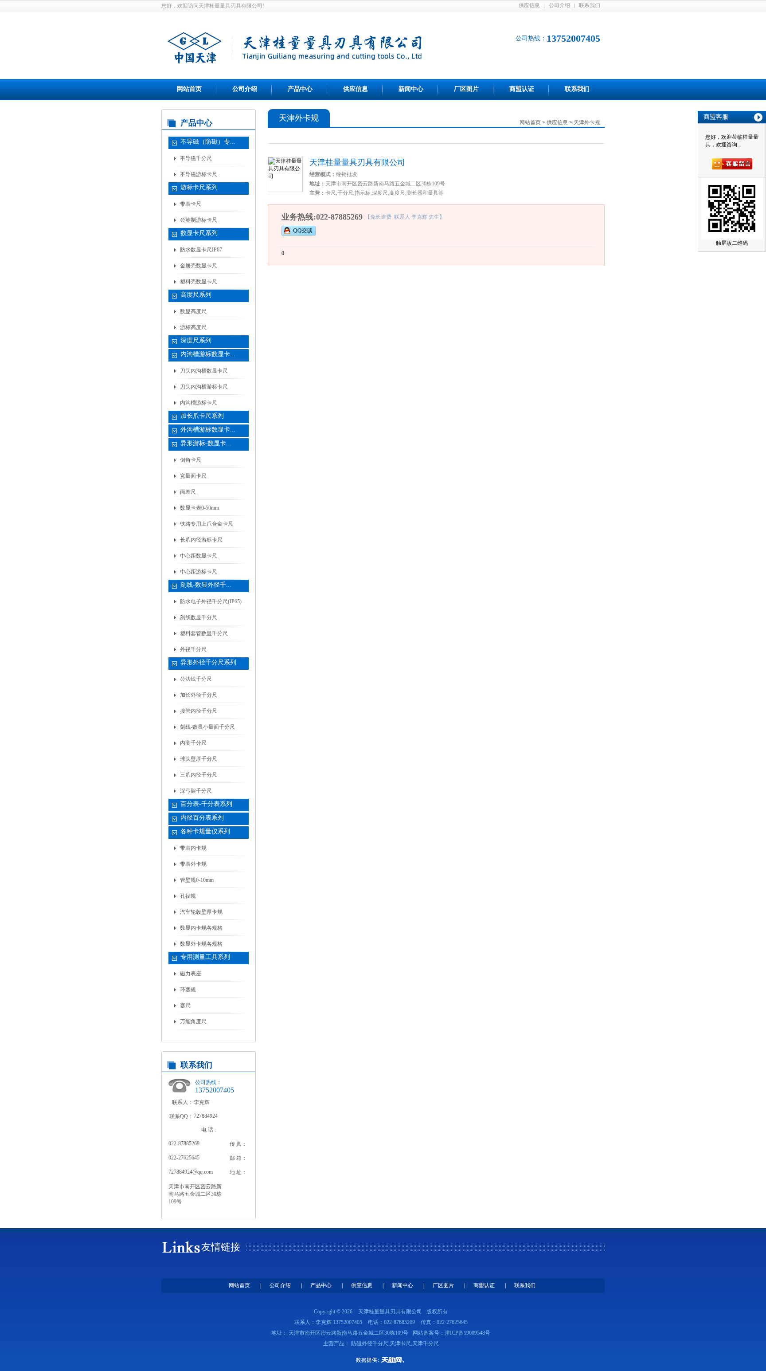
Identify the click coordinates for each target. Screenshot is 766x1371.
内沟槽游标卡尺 (198, 403)
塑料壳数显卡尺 (198, 282)
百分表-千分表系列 (206, 804)
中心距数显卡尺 (198, 556)
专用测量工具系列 (205, 957)
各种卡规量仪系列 (205, 831)
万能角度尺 (193, 1021)
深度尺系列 (195, 340)
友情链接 (220, 1247)
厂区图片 (466, 89)
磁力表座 (190, 973)
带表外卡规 (193, 864)
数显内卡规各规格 (201, 928)
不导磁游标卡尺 (198, 174)
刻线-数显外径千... (205, 584)
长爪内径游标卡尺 (201, 540)
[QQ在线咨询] (298, 230)
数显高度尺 (193, 311)
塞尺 (185, 1005)
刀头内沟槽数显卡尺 (204, 371)
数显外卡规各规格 (201, 944)
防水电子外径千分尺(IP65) (211, 601)
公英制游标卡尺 (198, 220)
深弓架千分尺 (196, 791)
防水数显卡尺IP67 (201, 250)
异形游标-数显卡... (205, 443)
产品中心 (300, 89)
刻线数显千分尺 (198, 617)
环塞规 (188, 989)
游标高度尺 (193, 327)
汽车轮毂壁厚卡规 (201, 912)
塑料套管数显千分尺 (204, 633)
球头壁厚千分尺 (198, 759)
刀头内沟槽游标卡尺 (204, 387)
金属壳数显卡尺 (198, 266)
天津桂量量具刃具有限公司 (357, 162)
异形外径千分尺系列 (208, 662)
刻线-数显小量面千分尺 (207, 727)
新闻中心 (411, 89)
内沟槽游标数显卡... (207, 354)
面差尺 (188, 492)
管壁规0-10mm (197, 880)
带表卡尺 (190, 204)
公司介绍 (559, 5)
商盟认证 (521, 89)
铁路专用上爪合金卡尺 (206, 524)
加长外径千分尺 (198, 695)
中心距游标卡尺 (198, 572)
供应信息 (529, 5)
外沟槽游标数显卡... (207, 429)
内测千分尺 (193, 743)
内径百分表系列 (202, 817)
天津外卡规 (587, 122)
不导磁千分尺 (196, 158)
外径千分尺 (193, 649)
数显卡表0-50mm (199, 508)
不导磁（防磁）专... (207, 141)
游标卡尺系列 (199, 187)
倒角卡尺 (190, 460)
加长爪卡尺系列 (202, 415)
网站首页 (189, 89)
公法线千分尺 (196, 679)
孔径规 (188, 896)
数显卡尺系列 (199, 233)
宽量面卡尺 (193, 476)
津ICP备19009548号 (467, 1333)
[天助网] (383, 1359)
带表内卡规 (193, 848)
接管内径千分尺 (198, 711)
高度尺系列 (195, 294)
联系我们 (589, 5)
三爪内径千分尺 (198, 775)
